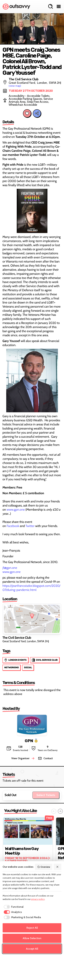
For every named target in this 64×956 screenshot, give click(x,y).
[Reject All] (58, 867)
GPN (29, 740)
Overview (45, 866)
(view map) (15, 85)
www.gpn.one (15, 509)
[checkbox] (13, 907)
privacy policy (38, 899)
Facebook (13, 526)
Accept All (32, 948)
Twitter (29, 526)
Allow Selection (32, 938)
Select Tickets (45, 795)
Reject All (32, 927)
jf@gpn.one (9, 568)
